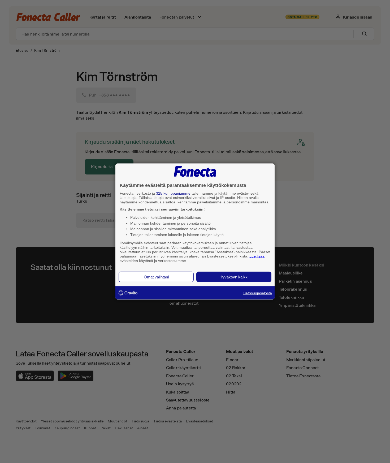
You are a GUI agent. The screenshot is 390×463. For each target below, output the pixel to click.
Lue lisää (257, 256)
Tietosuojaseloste (257, 293)
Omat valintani (156, 276)
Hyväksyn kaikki (233, 276)
